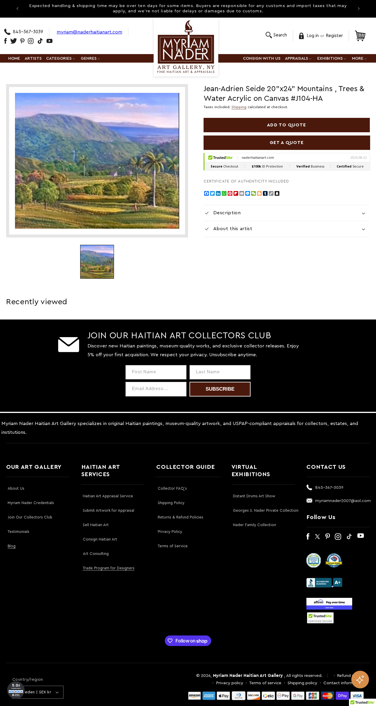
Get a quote (287, 142)
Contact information (343, 683)
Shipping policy (302, 683)
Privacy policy (229, 683)
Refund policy (350, 675)
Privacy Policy (170, 531)
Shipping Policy (171, 503)
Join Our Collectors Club (30, 517)
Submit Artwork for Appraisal (108, 510)
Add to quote (286, 125)
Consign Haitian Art (100, 539)
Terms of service (265, 683)
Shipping (238, 107)
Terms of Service (173, 546)
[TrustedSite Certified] (320, 617)
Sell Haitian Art (96, 525)
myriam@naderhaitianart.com (89, 31)
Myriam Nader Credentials (31, 503)
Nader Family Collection (254, 525)
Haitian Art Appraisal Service (108, 496)
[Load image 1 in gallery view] (97, 261)
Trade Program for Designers (109, 568)
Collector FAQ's (172, 488)
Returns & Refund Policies (180, 517)
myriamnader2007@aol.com (343, 500)
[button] (276, 35)
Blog (12, 546)
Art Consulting (96, 554)
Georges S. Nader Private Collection (265, 510)
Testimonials (18, 531)
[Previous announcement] (17, 8)
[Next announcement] (358, 8)
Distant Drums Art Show (254, 496)
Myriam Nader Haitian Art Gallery (248, 675)
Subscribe (220, 389)
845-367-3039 (28, 32)
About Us (16, 488)
